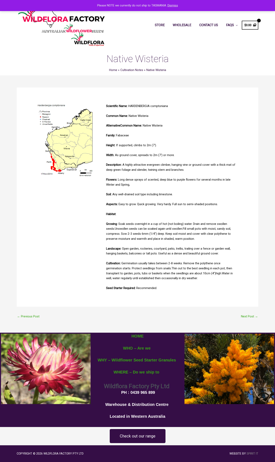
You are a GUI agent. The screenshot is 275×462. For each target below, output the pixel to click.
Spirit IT (252, 453)
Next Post (249, 316)
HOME (137, 336)
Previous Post (28, 316)
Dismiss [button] (172, 5)
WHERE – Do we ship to (136, 372)
